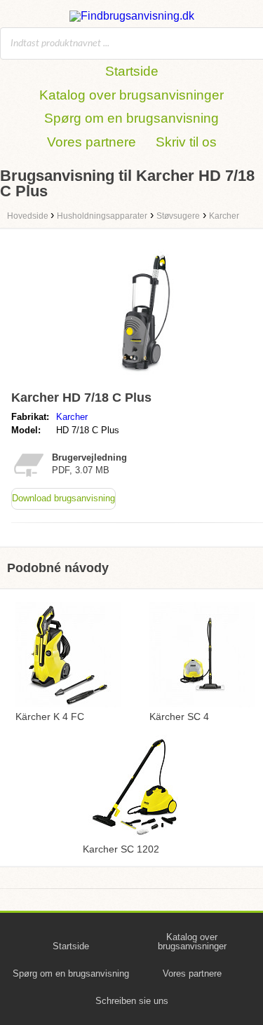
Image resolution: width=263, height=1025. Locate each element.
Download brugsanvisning (63, 498)
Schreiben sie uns (131, 1001)
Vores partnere (91, 142)
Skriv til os (186, 142)
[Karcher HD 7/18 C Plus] (146, 378)
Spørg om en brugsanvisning (131, 118)
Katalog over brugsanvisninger (131, 95)
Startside (132, 71)
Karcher (72, 417)
